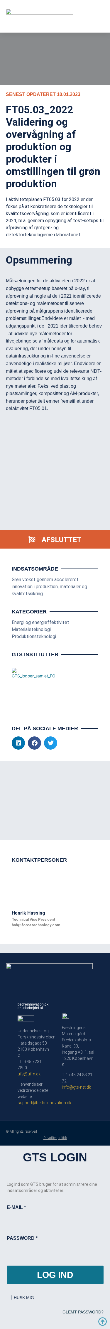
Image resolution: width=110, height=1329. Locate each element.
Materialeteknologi (31, 629)
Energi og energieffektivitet (40, 622)
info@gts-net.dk (76, 1087)
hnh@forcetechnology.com (36, 925)
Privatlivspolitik (55, 1138)
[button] (18, 743)
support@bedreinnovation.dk (44, 1102)
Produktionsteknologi (34, 636)
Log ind (55, 1275)
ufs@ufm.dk (29, 1074)
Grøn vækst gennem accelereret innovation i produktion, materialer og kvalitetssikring (49, 586)
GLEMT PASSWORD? (83, 1312)
